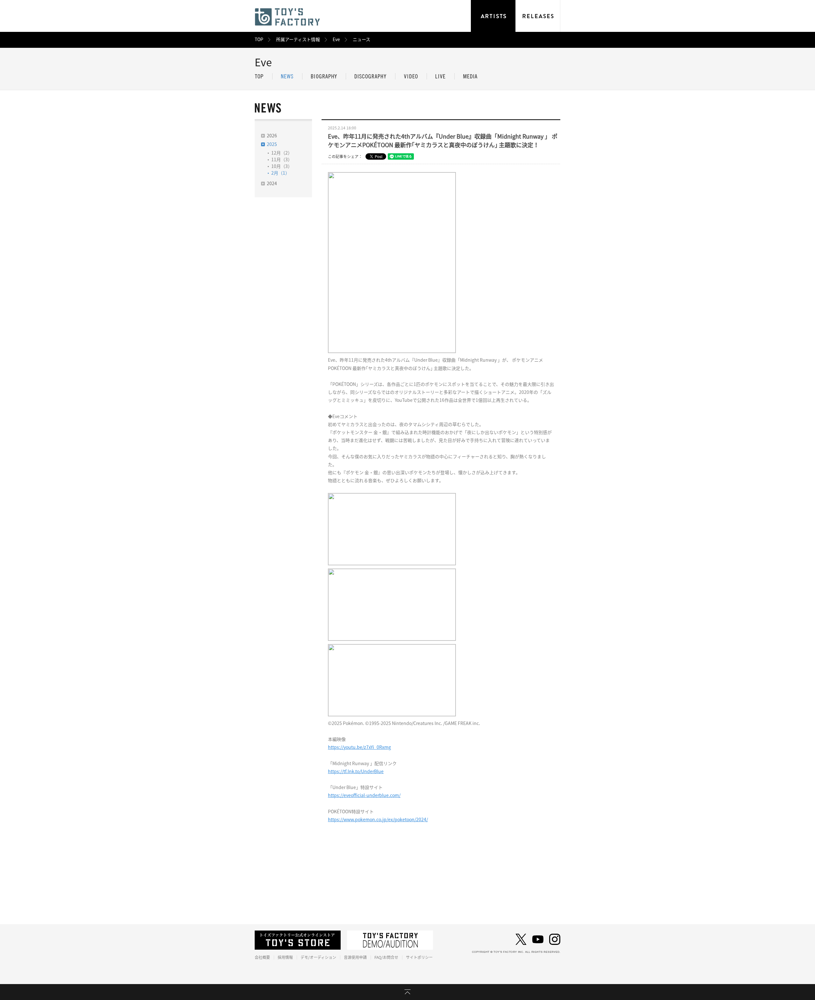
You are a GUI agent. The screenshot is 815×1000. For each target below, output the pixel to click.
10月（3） (281, 166)
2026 (272, 136)
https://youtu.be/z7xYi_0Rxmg (359, 747)
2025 (272, 144)
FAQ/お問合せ (386, 957)
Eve (336, 39)
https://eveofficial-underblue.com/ (364, 795)
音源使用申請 (355, 957)
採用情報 (285, 957)
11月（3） (281, 159)
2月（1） (280, 173)
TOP (259, 39)
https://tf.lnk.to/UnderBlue (356, 771)
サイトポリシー (419, 957)
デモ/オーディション (318, 957)
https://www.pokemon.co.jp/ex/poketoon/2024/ (378, 819)
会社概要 (262, 957)
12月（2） (281, 153)
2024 (272, 183)
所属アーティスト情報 (298, 39)
